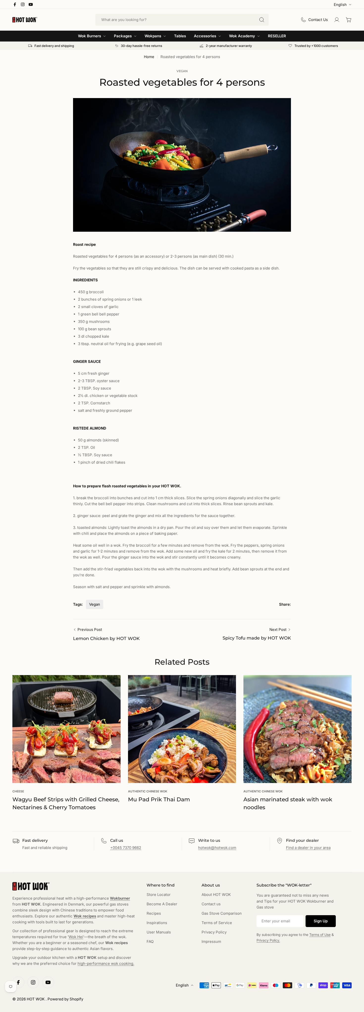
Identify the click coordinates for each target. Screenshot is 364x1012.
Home (149, 56)
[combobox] (182, 20)
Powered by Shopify (65, 999)
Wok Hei (76, 936)
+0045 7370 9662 (125, 847)
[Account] (337, 20)
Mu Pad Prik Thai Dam (159, 799)
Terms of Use (320, 934)
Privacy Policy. (268, 940)
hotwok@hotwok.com (217, 847)
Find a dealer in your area (308, 847)
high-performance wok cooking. (106, 963)
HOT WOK (36, 999)
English (340, 4)
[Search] (262, 20)
